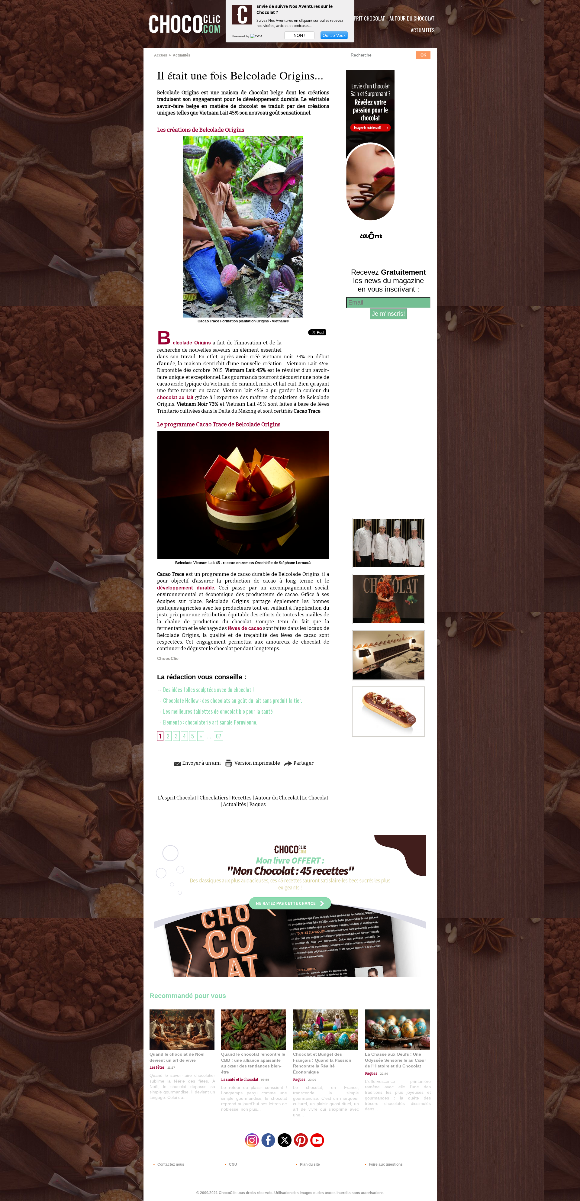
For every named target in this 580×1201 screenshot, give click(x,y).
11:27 (170, 1067)
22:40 (382, 1073)
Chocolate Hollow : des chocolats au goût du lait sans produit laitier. (232, 700)
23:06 (310, 1079)
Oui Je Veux (334, 35)
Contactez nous (170, 1164)
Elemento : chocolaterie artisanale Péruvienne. (209, 722)
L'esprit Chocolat (365, 18)
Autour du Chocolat (412, 18)
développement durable (185, 587)
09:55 (263, 1079)
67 (218, 736)
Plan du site (309, 1164)
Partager (303, 763)
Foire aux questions (385, 1164)
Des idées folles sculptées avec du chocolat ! (208, 689)
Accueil (160, 55)
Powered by (241, 36)
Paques (258, 804)
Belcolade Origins (184, 342)
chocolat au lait (175, 397)
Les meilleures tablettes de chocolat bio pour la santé (217, 711)
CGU (232, 1164)
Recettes (242, 798)
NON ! (299, 35)
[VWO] (256, 36)
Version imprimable (257, 763)
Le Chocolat (315, 798)
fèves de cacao (245, 628)
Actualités (423, 30)
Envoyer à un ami (201, 763)
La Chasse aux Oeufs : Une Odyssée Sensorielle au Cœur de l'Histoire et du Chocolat (395, 1060)
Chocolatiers (214, 798)
